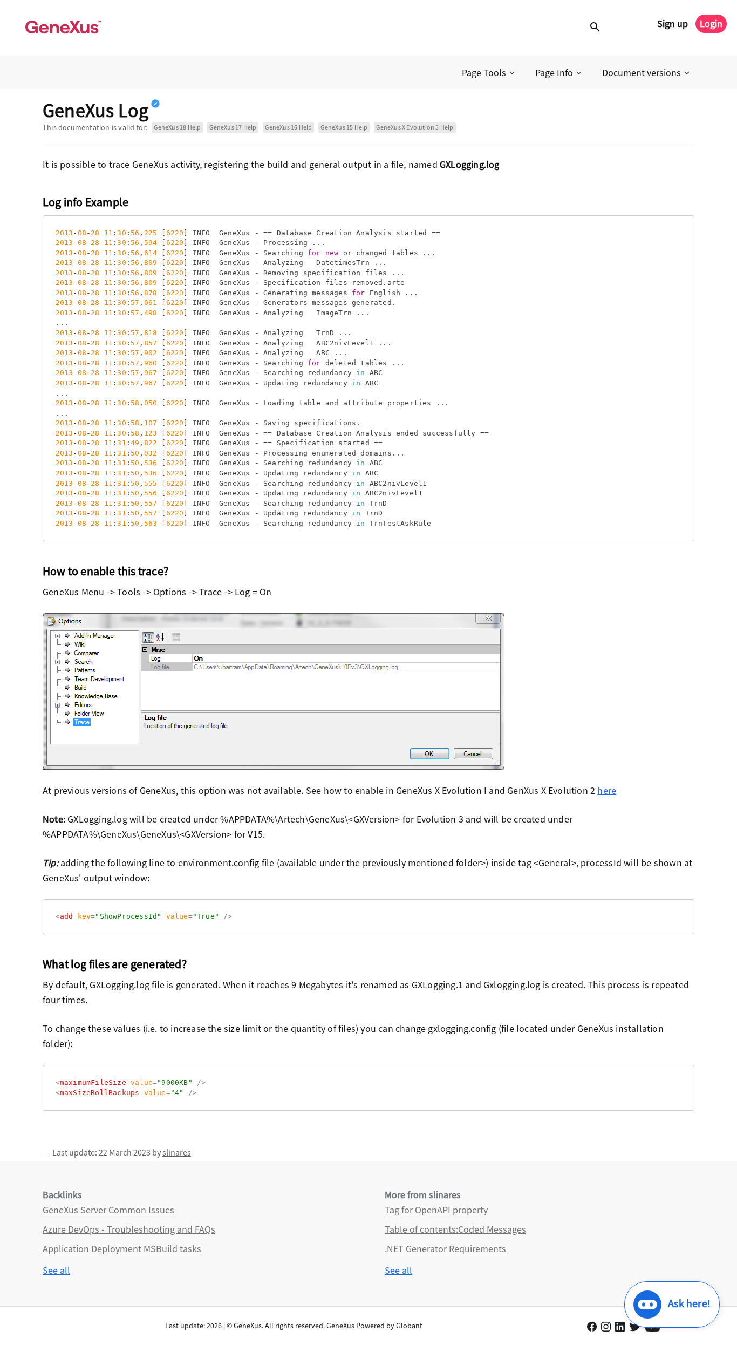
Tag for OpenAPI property (436, 1210)
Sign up (672, 23)
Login (711, 23)
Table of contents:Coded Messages (455, 1229)
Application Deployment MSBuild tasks (122, 1248)
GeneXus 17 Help (232, 127)
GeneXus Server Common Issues (108, 1210)
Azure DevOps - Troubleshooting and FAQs (129, 1229)
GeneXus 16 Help (288, 127)
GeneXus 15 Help (343, 127)
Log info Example (85, 201)
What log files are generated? (115, 964)
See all (56, 1270)
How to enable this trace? (105, 571)
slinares (176, 1152)
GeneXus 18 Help (177, 127)
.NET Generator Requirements (445, 1248)
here (606, 790)
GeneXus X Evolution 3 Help (414, 127)
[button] (489, 72)
